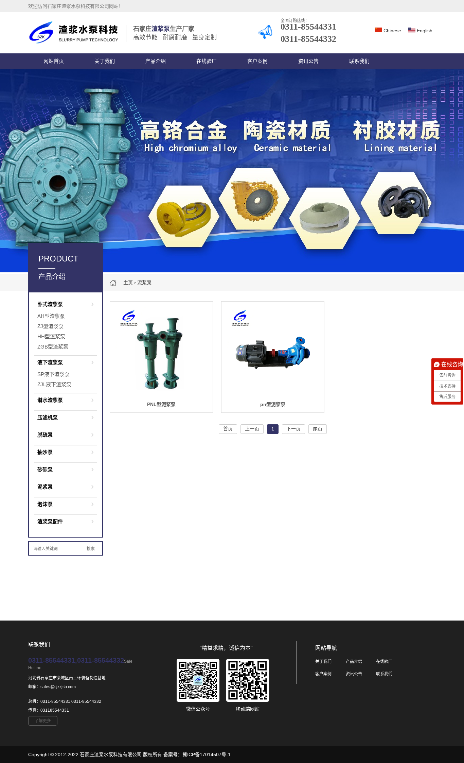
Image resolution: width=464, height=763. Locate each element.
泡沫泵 (45, 504)
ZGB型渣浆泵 (52, 347)
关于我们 (104, 61)
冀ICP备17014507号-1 (206, 754)
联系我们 (359, 61)
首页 (228, 428)
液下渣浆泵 (50, 362)
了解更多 (43, 720)
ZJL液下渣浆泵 (54, 384)
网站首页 (53, 61)
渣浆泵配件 (50, 521)
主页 (128, 282)
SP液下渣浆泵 (53, 374)
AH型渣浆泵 (51, 316)
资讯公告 (308, 61)
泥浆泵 (144, 282)
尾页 (317, 428)
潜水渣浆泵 (50, 400)
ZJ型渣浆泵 (50, 326)
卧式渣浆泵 (50, 304)
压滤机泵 (47, 417)
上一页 (252, 428)
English (424, 30)
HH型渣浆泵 (51, 336)
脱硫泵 (45, 435)
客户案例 (257, 61)
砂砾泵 (45, 469)
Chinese (392, 30)
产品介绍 (155, 61)
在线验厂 (206, 61)
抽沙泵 (45, 452)
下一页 (293, 428)
